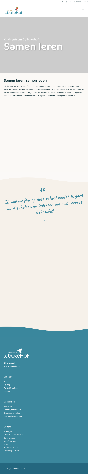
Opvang (7, 384)
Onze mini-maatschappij (13, 416)
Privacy (7, 444)
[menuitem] (67, 2)
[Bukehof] (13, 10)
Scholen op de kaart (11, 450)
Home (6, 381)
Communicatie (9, 438)
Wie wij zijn (8, 406)
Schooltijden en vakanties (13, 434)
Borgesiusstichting (11, 447)
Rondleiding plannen (11, 388)
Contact (7, 391)
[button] (83, 10)
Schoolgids (8, 431)
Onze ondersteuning (12, 413)
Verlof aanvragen (10, 441)
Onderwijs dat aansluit (12, 409)
